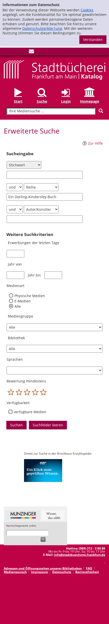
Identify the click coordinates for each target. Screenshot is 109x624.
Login (66, 101)
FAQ (89, 568)
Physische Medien (29, 296)
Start (18, 101)
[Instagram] (14, 52)
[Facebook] (6, 52)
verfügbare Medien (30, 412)
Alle (17, 306)
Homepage (89, 101)
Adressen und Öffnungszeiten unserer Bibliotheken (43, 568)
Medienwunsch (15, 572)
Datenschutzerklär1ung (42, 28)
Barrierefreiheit (87, 572)
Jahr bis (34, 275)
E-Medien (22, 301)
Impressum (39, 572)
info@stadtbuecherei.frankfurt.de (79, 555)
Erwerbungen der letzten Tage (33, 242)
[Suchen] (101, 111)
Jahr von (15, 264)
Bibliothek (16, 337)
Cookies (87, 10)
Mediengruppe (20, 316)
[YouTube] (23, 52)
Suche (42, 101)
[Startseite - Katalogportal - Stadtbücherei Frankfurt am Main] (54, 69)
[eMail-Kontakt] (31, 52)
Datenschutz (61, 572)
